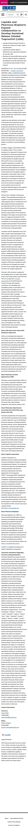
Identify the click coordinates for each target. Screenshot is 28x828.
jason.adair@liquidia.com (9, 717)
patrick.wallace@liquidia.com (10, 727)
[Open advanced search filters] (21, 14)
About (6, 818)
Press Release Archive (16, 818)
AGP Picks (4, 2)
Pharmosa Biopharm (16, 79)
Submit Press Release (14, 822)
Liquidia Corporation (17, 71)
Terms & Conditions (14, 825)
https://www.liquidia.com (11, 508)
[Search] (18, 14)
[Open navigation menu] (2, 14)
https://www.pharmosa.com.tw (10, 543)
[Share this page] (26, 14)
